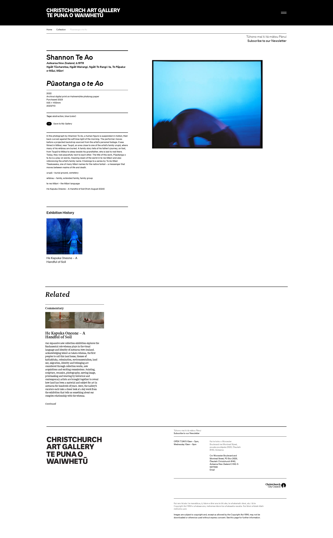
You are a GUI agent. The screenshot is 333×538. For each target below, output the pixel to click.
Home (49, 29)
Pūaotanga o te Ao (78, 29)
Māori (59, 70)
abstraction (58, 116)
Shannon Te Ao (69, 57)
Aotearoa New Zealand (60, 63)
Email (212, 469)
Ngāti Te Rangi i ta (100, 67)
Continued (50, 403)
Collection (61, 29)
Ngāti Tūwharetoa (57, 67)
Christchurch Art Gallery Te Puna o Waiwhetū (83, 12)
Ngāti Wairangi (79, 67)
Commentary (54, 308)
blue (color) (70, 116)
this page (234, 517)
